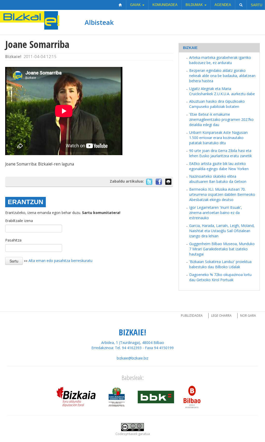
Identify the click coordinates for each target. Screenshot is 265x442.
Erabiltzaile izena (19, 220)
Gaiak (136, 5)
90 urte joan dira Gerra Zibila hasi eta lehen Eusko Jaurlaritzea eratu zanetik (220, 153)
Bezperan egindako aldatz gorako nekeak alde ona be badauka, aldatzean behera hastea (222, 75)
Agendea (223, 5)
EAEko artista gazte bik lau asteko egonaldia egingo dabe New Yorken (219, 166)
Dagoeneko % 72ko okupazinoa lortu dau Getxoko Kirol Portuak (220, 277)
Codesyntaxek (126, 434)
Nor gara (248, 315)
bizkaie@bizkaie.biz (132, 358)
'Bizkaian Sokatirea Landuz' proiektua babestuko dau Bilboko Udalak (220, 264)
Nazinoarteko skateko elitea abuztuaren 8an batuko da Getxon (217, 179)
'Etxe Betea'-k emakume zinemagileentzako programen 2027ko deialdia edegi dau (221, 119)
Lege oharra (221, 315)
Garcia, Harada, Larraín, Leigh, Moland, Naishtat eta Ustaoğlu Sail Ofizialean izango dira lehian (222, 230)
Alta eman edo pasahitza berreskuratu (60, 260)
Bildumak (195, 5)
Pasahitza (13, 240)
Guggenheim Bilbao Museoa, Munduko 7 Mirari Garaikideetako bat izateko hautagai (222, 249)
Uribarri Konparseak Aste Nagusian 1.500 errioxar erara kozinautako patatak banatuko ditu (218, 137)
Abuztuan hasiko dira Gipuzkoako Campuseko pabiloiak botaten (217, 104)
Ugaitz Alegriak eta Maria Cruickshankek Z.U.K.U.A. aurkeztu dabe (222, 91)
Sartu (256, 5)
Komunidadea (165, 5)
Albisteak (99, 22)
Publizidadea (192, 315)
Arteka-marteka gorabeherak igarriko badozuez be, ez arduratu (220, 60)
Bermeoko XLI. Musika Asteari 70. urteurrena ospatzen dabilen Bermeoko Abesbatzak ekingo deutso (222, 194)
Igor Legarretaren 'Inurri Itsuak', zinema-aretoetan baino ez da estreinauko (215, 212)
